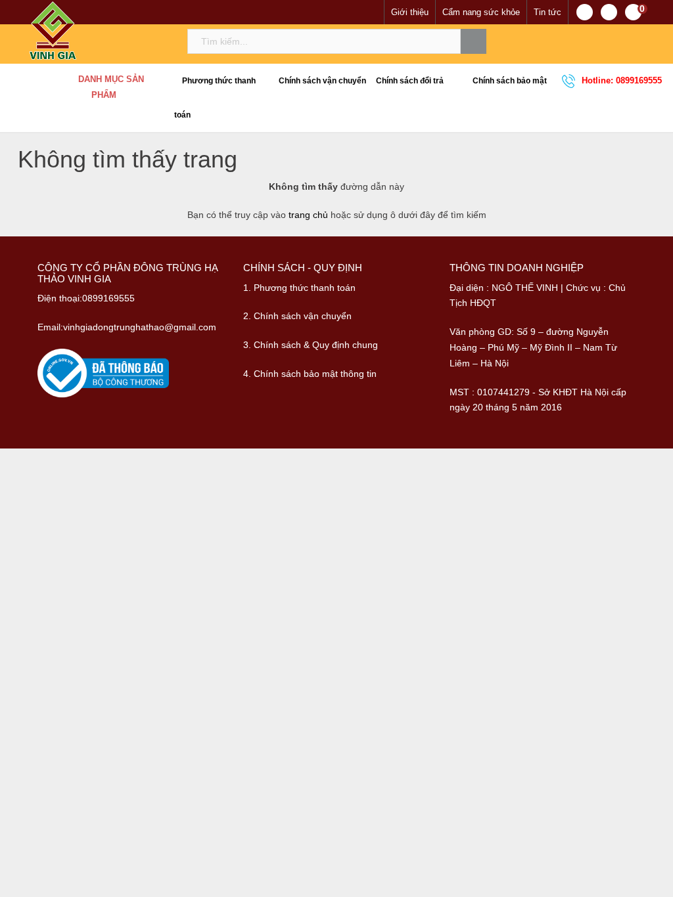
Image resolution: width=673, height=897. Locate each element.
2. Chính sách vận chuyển (297, 316)
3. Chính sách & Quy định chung (310, 344)
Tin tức (547, 12)
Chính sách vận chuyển (321, 81)
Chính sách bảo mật (509, 81)
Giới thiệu (410, 12)
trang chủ (308, 214)
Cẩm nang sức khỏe (481, 12)
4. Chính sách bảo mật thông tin (310, 373)
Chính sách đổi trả (409, 81)
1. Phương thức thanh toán (299, 287)
